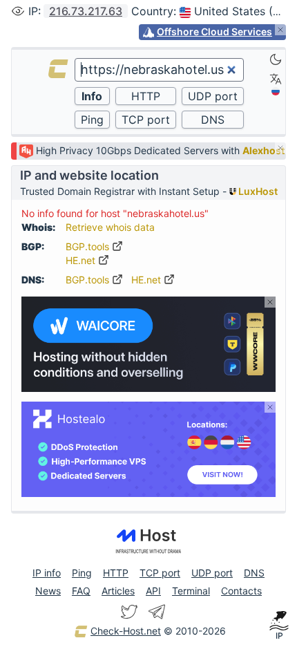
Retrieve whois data (110, 227)
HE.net (82, 260)
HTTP (115, 573)
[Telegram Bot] (156, 611)
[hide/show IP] (18, 11)
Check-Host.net (125, 631)
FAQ (81, 591)
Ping (82, 573)
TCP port (160, 573)
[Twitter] (129, 611)
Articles (118, 591)
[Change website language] (275, 79)
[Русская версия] (275, 91)
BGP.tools (89, 246)
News (48, 591)
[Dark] (275, 59)
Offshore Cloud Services (214, 31)
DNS (254, 573)
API (153, 591)
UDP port (212, 573)
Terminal (191, 591)
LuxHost (257, 191)
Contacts (241, 591)
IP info (46, 573)
